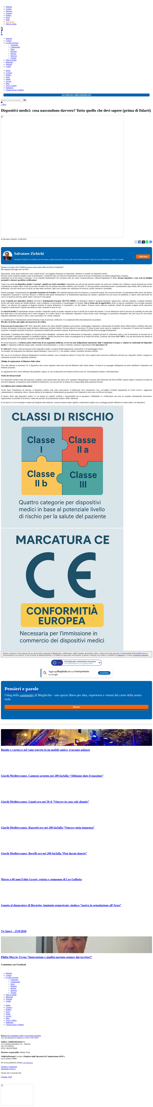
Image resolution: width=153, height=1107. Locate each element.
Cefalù (8, 66)
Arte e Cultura (11, 86)
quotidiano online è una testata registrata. (21, 1036)
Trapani (13, 58)
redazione (121, 655)
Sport (8, 17)
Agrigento (14, 45)
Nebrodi (9, 64)
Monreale (9, 62)
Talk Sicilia (10, 22)
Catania (8, 9)
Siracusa (9, 11)
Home (8, 71)
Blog (7, 83)
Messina (14, 51)
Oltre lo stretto (11, 24)
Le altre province (12, 43)
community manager (140, 655)
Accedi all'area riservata (76, 95)
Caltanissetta (15, 47)
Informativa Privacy (8, 1069)
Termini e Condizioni (9, 1067)
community (27, 695)
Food (8, 20)
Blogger (76, 707)
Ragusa (13, 54)
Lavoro (8, 81)
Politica (8, 15)
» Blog (3, 105)
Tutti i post (143, 256)
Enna (12, 49)
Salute (8, 79)
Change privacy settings (15, 90)
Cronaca (9, 13)
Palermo (9, 7)
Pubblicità (9, 88)
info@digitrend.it (28, 1063)
